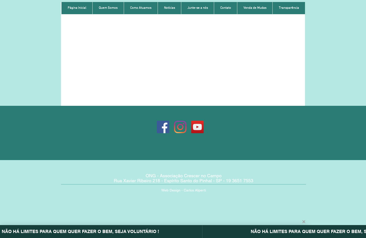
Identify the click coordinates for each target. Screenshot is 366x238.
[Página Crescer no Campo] (163, 127)
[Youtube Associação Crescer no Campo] (197, 127)
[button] (108, 8)
